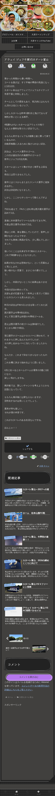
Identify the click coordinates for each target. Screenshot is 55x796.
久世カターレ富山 (13, 438)
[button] (45, 66)
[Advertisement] (27, 742)
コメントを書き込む (28, 677)
